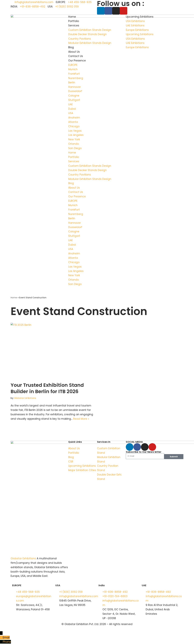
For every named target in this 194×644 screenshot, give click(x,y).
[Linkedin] (101, 11)
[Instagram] (116, 11)
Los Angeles (76, 135)
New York (74, 139)
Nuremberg (75, 78)
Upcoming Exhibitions (139, 17)
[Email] (1, 637)
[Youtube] (123, 11)
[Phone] (1, 642)
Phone (7, 642)
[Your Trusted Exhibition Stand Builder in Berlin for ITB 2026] (53, 351)
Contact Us (75, 56)
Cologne (73, 95)
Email (6, 637)
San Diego (75, 148)
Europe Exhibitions (137, 30)
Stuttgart (74, 100)
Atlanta (73, 122)
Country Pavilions (79, 38)
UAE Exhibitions (135, 25)
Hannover (74, 87)
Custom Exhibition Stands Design (89, 30)
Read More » (81, 419)
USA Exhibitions (135, 21)
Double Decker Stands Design (87, 34)
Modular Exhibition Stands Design (89, 43)
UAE (70, 104)
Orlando (73, 144)
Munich (73, 69)
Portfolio (73, 21)
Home (72, 17)
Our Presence (77, 60)
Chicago (73, 126)
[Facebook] (108, 11)
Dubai (72, 109)
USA (70, 113)
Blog (71, 47)
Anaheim (74, 117)
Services (73, 25)
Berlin (71, 82)
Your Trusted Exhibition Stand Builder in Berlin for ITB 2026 (47, 388)
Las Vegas (75, 131)
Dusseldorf (75, 91)
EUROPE (72, 65)
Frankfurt (74, 74)
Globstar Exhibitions (25, 398)
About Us (74, 52)
